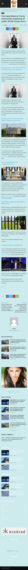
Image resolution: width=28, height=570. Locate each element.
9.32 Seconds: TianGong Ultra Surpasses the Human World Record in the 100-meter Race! (17, 417)
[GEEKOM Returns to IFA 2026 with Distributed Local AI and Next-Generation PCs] (5, 402)
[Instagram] (12, 561)
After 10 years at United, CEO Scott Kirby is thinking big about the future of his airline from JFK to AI (18, 356)
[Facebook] (7, 28)
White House (4, 75)
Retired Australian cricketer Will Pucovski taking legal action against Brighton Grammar (17, 409)
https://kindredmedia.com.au (14, 330)
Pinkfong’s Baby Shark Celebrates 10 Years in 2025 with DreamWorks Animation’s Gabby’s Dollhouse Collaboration (7, 307)
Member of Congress (7, 196)
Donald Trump (5, 64)
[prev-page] (2, 361)
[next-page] (5, 361)
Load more (13, 430)
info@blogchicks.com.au (12, 551)
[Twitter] (10, 28)
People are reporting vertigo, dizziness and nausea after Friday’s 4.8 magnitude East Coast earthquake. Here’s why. (13, 439)
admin (5, 25)
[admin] (2, 25)
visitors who (4, 156)
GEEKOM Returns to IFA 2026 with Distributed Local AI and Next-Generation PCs (17, 401)
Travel (6, 9)
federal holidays (5, 254)
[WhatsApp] (17, 28)
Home (2, 9)
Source (3, 286)
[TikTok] (15, 561)
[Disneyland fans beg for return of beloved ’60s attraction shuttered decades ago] (5, 349)
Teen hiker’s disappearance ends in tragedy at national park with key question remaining (18, 341)
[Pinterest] (14, 28)
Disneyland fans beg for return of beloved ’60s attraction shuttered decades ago (18, 348)
